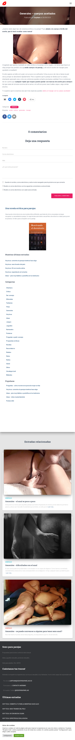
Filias (8, 307)
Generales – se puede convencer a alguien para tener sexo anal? (33, 631)
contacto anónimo (19, 685)
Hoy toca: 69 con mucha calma (15, 268)
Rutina (8, 360)
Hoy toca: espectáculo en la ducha (16, 272)
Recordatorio (10, 348)
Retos (8, 356)
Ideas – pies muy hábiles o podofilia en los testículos (22, 276)
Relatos (8, 352)
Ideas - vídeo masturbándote (15, 397)
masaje (28, 110)
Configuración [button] (8, 735)
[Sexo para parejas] (5, 3)
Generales (14, 107)
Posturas (9, 333)
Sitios (8, 367)
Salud (8, 363)
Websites (9, 375)
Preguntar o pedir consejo (14, 337)
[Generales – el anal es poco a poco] (37, 472)
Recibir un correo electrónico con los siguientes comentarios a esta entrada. (27, 186)
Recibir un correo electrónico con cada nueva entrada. (20, 190)
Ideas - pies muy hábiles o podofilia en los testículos (23, 393)
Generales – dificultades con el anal (21, 565)
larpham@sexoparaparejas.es (20, 681)
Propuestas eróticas (12, 341)
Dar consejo (10, 295)
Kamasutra (9, 329)
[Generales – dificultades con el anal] (37, 536)
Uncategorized (11, 371)
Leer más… (51, 507)
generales (22, 110)
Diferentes (9, 299)
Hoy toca (9, 314)
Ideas (8, 318)
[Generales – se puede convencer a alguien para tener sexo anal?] (37, 602)
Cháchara (9, 288)
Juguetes (9, 326)
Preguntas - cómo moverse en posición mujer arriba (23, 385)
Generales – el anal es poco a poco (20, 501)
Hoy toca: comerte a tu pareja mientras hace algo (21, 260)
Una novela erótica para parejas (20, 208)
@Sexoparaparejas (22, 690)
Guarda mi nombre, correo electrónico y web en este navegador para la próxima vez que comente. (35, 182)
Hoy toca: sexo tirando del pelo (15, 264)
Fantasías (9, 303)
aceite (11, 110)
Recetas (8, 345)
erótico (16, 110)
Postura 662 (10, 401)
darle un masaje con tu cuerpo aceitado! (56, 91)
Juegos (8, 322)
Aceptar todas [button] (19, 735)
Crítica (8, 291)
